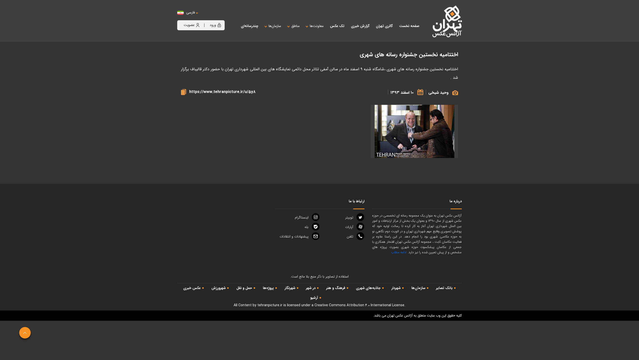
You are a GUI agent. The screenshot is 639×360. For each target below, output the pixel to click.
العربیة (218, 17)
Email (294, 236)
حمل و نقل (244, 288)
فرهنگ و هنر (335, 288)
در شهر (311, 288)
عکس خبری (192, 288)
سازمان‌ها (418, 288)
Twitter (349, 217)
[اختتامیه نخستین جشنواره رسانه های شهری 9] (414, 131)
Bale (307, 227)
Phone (350, 236)
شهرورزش (218, 288)
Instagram (302, 217)
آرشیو (314, 297)
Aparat (349, 227)
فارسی (190, 12)
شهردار (396, 288)
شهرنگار (290, 288)
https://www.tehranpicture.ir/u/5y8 (222, 92)
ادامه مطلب (399, 252)
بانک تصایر (444, 288)
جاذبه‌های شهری (368, 288)
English (206, 17)
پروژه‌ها (268, 288)
